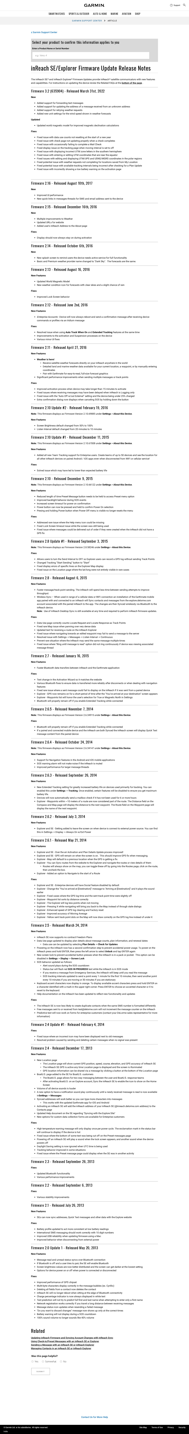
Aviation (126, 14)
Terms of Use (157, 1427)
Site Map (143, 1427)
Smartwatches (57, 14)
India (6, 1431)
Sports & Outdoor (79, 14)
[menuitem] (175, 5)
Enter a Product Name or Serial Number (50, 48)
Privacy (171, 1427)
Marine (114, 14)
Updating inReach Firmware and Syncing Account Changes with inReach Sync (72, 1337)
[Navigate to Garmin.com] (94, 5)
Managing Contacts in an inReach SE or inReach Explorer (61, 1348)
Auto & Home (100, 14)
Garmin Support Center (87, 20)
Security (182, 1427)
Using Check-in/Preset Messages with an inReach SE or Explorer (65, 1341)
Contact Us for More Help (94, 1417)
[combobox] (90, 55)
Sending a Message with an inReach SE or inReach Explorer (62, 1344)
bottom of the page (132, 83)
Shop (137, 14)
